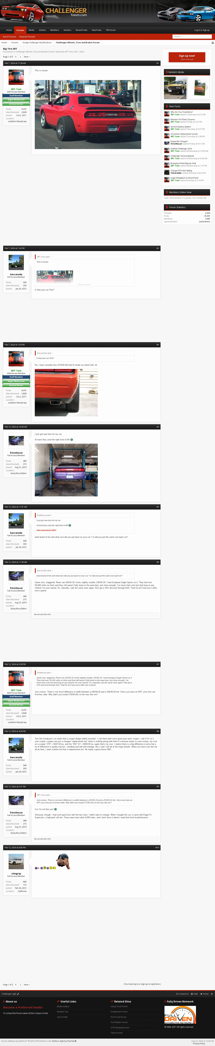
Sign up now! (187, 57)
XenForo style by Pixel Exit (63, 1041)
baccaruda (38, 614)
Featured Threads (27, 36)
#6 (158, 562)
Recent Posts (81, 30)
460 (24, 461)
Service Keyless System (181, 126)
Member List (62, 1011)
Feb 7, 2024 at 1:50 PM (15, 344)
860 (24, 881)
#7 (158, 664)
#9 (158, 786)
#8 (158, 731)
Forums (20, 30)
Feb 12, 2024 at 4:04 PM (15, 731)
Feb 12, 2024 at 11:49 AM (16, 562)
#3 (158, 344)
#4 (158, 427)
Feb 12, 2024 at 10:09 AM (16, 427)
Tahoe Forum (117, 1032)
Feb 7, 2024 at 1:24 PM (15, 248)
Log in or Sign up (202, 30)
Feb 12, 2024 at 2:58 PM (15, 664)
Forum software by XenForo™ (26, 1041)
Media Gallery (63, 1006)
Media (31, 30)
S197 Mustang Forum (120, 1027)
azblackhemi (204, 221)
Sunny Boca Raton (18, 473)
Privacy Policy (199, 1043)
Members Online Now (180, 192)
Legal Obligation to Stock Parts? (185, 178)
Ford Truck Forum (119, 1017)
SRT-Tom (69, 51)
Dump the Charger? (179, 141)
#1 (158, 63)
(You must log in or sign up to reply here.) (142, 984)
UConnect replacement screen (184, 134)
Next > (27, 56)
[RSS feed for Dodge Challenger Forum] (212, 994)
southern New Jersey (17, 121)
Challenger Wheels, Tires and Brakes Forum (35, 51)
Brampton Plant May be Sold (183, 163)
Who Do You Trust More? (182, 112)
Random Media (176, 72)
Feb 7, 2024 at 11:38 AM (15, 63)
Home (9, 30)
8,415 (24, 109)
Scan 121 (198, 96)
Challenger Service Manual (182, 156)
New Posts (174, 106)
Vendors (67, 30)
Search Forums (9, 36)
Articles (42, 30)
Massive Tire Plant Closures (183, 119)
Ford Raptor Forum (119, 1022)
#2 (158, 248)
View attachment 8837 (46, 530)
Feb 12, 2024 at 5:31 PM (15, 786)
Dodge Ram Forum (119, 1011)
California (22, 891)
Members (54, 30)
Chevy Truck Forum (119, 1006)
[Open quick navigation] (213, 42)
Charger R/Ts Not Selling (181, 170)
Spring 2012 (175, 96)
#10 (157, 847)
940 (24, 282)
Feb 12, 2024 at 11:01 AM (16, 507)
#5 (158, 507)
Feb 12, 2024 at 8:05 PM (15, 847)
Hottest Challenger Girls (181, 148)
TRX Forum (111, 30)
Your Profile (62, 1017)
